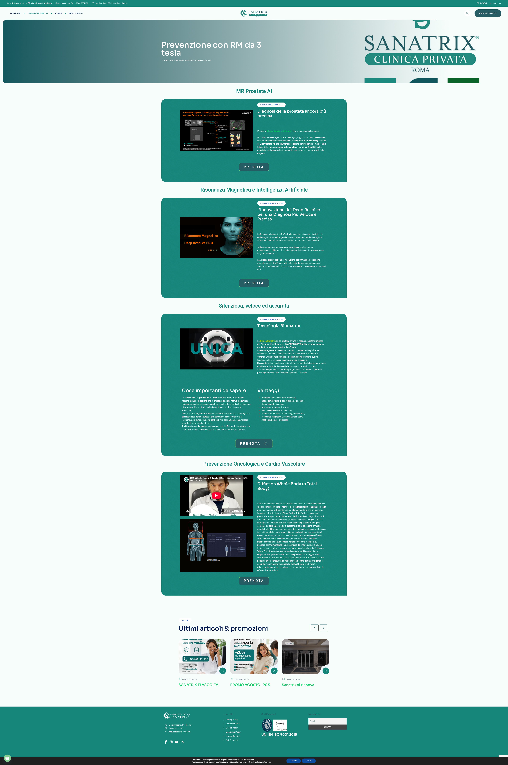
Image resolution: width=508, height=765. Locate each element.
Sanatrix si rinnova (298, 685)
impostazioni (264, 762)
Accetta (293, 761)
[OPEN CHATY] (7, 758)
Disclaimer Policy (233, 732)
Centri (58, 13)
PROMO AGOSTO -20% (250, 685)
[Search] (467, 13)
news (186, 643)
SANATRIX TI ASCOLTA (198, 685)
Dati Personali (76, 13)
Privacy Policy (232, 719)
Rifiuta (309, 761)
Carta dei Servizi (233, 724)
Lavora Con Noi (232, 736)
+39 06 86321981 (81, 3)
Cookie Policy (232, 728)
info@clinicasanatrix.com (490, 3)
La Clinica (15, 13)
